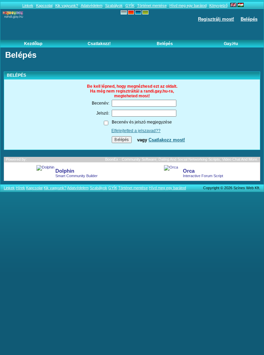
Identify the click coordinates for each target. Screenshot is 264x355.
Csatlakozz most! (166, 139)
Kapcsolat (44, 5)
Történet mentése (152, 5)
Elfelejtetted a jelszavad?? (136, 130)
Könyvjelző (218, 5)
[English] (233, 5)
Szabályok (114, 5)
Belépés (249, 19)
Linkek (27, 5)
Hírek (20, 188)
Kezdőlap (33, 43)
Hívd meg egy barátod (188, 5)
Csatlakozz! (99, 43)
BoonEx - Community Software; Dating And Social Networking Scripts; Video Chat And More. (181, 159)
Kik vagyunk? (66, 5)
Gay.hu (231, 43)
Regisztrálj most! (216, 19)
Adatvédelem (91, 5)
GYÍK (129, 5)
